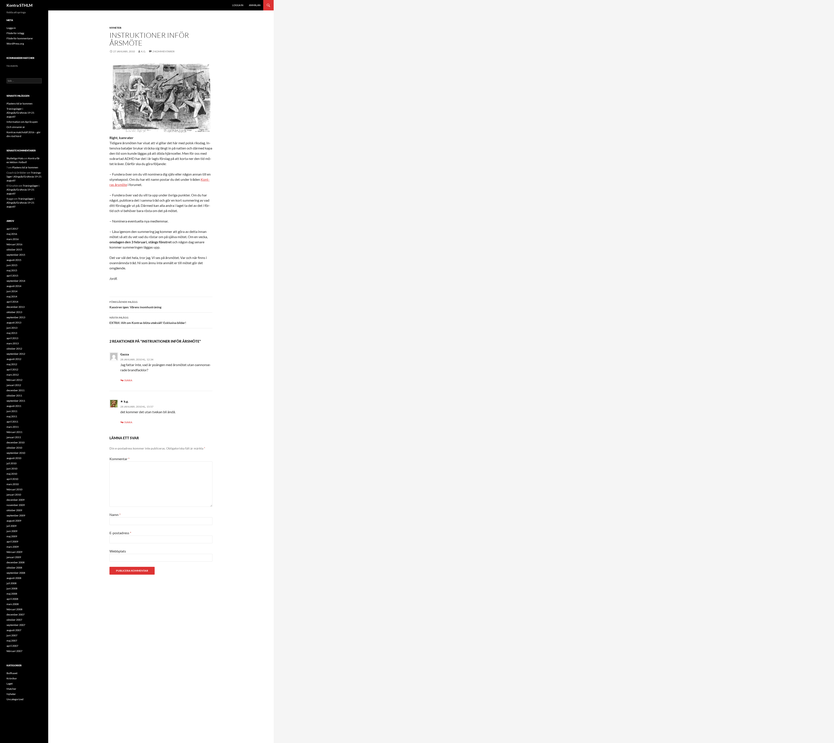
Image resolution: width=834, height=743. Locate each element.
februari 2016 (14, 244)
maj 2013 (12, 333)
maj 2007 (12, 640)
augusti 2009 (14, 520)
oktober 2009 (14, 510)
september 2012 (16, 353)
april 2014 (12, 301)
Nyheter (115, 27)
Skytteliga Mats (15, 158)
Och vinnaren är (16, 127)
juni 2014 (12, 291)
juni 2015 (12, 265)
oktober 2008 (14, 567)
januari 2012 (14, 385)
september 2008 (16, 572)
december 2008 (16, 562)
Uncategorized (15, 699)
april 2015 (12, 275)
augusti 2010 (14, 458)
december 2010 (16, 442)
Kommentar (119, 459)
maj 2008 (12, 593)
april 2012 (12, 369)
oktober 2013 (14, 312)
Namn (115, 514)
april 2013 (12, 338)
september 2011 (16, 400)
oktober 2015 (14, 249)
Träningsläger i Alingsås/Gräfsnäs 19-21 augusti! (20, 112)
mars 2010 (13, 484)
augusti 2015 (14, 260)
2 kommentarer (163, 51)
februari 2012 (14, 379)
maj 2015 (12, 270)
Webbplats (117, 551)
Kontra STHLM (20, 5)
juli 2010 (12, 463)
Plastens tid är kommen (20, 103)
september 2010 (16, 452)
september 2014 (16, 280)
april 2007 (12, 645)
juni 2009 (12, 531)
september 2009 (16, 515)
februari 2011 (14, 432)
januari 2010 (14, 494)
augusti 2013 (14, 322)
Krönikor (12, 678)
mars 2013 (13, 343)
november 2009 (16, 505)
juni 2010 (12, 468)
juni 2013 (12, 327)
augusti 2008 (14, 578)
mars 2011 (13, 426)
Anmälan (254, 5)
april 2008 (12, 598)
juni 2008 (12, 588)
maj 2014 (12, 296)
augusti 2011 (14, 406)
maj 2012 (12, 364)
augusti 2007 (14, 630)
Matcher (11, 688)
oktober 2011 (14, 395)
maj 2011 (12, 416)
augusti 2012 (14, 359)
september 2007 (16, 625)
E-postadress (120, 533)
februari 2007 (14, 651)
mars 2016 (13, 239)
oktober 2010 (14, 447)
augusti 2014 (14, 286)
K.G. (143, 51)
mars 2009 (13, 546)
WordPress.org (15, 43)
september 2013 (16, 317)
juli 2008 (12, 583)
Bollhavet (12, 673)
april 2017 (12, 228)
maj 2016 (12, 234)
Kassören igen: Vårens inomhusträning (135, 304)
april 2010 (12, 479)
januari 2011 (14, 437)
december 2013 (16, 306)
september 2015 (16, 254)
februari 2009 (14, 552)
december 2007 (16, 614)
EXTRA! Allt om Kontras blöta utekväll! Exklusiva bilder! (147, 320)
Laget (10, 683)
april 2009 (12, 541)
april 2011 (12, 421)
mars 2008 (13, 604)
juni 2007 (12, 635)
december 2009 (16, 499)
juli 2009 (12, 525)
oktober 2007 (14, 619)
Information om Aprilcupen (22, 121)
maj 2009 (12, 536)
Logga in (237, 5)
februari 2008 (14, 609)
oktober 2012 (14, 348)
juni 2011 (12, 411)
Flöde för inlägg (15, 33)
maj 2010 (12, 473)
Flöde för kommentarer (20, 38)
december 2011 (16, 390)
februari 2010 (14, 489)
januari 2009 (14, 557)
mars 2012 (13, 374)
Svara (128, 380)
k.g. (126, 401)
